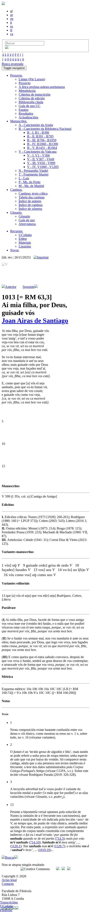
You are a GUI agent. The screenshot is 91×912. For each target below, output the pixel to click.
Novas (14, 250)
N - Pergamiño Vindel (33, 170)
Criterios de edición (32, 98)
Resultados (26, 113)
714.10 (34, 842)
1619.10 (44, 850)
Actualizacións (28, 117)
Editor (23, 239)
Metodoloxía (27, 90)
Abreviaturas (27, 224)
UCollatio (25, 235)
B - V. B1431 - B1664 (42, 148)
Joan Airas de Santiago (35, 320)
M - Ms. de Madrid (31, 186)
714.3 (59, 838)
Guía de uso (27, 220)
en (11, 19)
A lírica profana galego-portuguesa (42, 87)
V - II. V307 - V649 (40, 159)
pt (11, 15)
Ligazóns (25, 246)
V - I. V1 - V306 (38, 155)
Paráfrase (6, 910)
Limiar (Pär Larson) (32, 79)
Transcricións (9, 902)
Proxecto (24, 83)
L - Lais (24, 178)
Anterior (10, 287)
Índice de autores (30, 201)
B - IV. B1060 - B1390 (42, 144)
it (11, 22)
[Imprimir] (41, 257)
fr (11, 30)
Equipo (23, 109)
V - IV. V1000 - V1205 (43, 167)
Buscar (9, 857)
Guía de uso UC (29, 106)
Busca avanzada (12, 64)
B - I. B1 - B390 (38, 132)
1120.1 (15, 846)
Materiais (25, 242)
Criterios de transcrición (34, 94)
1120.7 (59, 846)
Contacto (8, 884)
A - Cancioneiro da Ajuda (36, 125)
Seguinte (28, 287)
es (11, 26)
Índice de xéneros (30, 208)
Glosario (24, 216)
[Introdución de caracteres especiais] (6, 48)
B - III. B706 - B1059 (41, 140)
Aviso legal (9, 880)
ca (11, 34)
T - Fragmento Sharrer (33, 174)
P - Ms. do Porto (29, 182)
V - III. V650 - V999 (41, 163)
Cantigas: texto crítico (33, 193)
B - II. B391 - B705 (40, 136)
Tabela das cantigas (31, 197)
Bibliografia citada (31, 102)
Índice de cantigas (31, 205)
